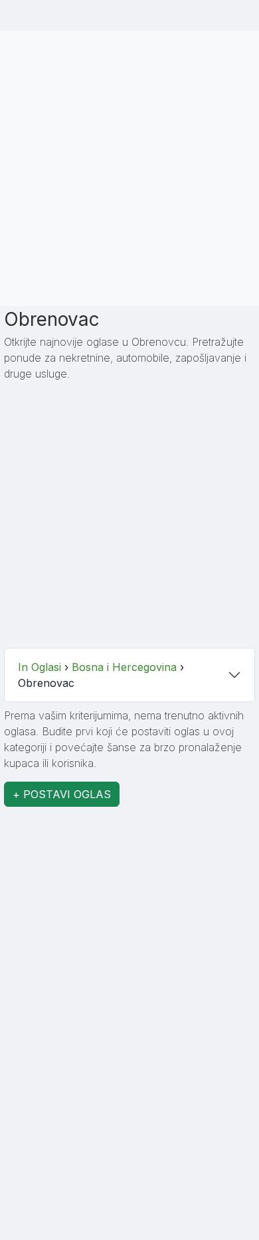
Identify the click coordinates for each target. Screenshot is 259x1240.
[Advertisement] (129, 166)
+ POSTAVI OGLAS (62, 794)
